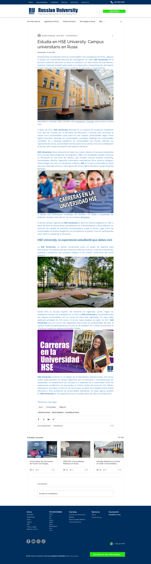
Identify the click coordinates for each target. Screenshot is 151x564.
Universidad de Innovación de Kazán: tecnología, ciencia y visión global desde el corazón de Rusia (41, 462)
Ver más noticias (33, 21)
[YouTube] (33, 541)
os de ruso (98, 517)
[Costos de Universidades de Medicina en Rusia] (75, 449)
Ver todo (121, 437)
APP (28, 524)
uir (36, 527)
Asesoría (29, 529)
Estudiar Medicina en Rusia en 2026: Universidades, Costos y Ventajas (108, 462)
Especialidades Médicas (77, 519)
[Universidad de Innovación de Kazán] (42, 449)
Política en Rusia (69, 21)
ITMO (51, 524)
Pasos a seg (31, 527)
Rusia (41, 407)
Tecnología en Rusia (87, 21)
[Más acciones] (112, 35)
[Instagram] (38, 541)
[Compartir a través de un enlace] (54, 419)
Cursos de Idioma (75, 522)
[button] (121, 21)
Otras (50, 530)
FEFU (50, 528)
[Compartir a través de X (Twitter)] (43, 419)
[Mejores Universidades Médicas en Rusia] (109, 449)
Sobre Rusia (31, 517)
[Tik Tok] (43, 541)
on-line (35, 529)
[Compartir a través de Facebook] (38, 419)
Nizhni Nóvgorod (57, 412)
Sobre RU (30, 515)
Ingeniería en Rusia (51, 21)
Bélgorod (62, 407)
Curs (93, 517)
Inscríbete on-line (114, 515)
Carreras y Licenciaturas (77, 515)
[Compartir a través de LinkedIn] (49, 419)
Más (100, 21)
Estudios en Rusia (44, 412)
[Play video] (75, 191)
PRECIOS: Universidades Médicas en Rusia (73, 462)
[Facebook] (28, 541)
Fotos (29, 519)
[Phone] (111, 2)
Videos (29, 522)
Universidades (51, 407)
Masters (71, 517)
